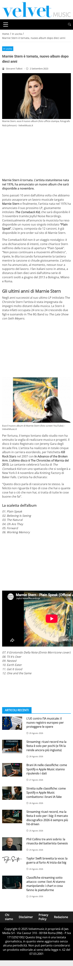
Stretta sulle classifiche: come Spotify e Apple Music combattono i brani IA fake (46, 792)
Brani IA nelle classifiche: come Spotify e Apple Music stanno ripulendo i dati (46, 769)
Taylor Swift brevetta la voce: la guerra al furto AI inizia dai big (47, 860)
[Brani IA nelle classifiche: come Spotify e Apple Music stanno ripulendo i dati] (12, 770)
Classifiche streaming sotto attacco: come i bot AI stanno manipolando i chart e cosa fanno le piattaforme (45, 884)
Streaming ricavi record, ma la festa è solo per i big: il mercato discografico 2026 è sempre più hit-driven (47, 818)
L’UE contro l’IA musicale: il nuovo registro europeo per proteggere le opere (45, 723)
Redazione (61, 917)
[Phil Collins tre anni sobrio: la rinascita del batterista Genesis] (12, 844)
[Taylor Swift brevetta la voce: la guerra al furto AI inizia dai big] (12, 859)
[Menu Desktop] (5, 24)
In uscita (7, 48)
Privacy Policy (43, 917)
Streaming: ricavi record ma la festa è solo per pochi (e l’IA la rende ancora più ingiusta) (46, 746)
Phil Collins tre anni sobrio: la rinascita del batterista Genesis (47, 841)
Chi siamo (9, 917)
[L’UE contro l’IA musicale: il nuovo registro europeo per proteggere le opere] (12, 723)
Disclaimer (26, 917)
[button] (69, 24)
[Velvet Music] (36, 9)
